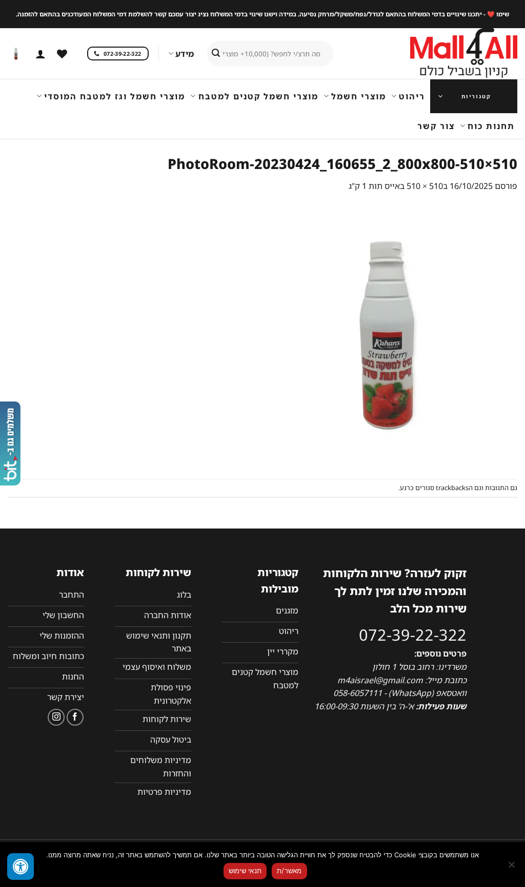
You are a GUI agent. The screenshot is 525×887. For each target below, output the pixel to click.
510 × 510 (425, 186)
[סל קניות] (16, 53)
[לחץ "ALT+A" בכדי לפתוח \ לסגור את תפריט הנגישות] (20, 866)
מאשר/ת (289, 871)
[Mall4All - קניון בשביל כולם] (443, 53)
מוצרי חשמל (358, 96)
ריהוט (412, 96)
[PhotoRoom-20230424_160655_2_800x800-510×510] (386, 335)
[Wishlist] (62, 54)
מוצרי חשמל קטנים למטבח (258, 96)
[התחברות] (40, 54)
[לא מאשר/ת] (512, 867)
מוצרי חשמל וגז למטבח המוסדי (114, 96)
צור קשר (436, 126)
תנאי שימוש (245, 871)
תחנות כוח (491, 126)
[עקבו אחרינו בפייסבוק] (75, 717)
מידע (184, 53)
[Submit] (216, 53)
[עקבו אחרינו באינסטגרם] (56, 717)
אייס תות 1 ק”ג (374, 186)
